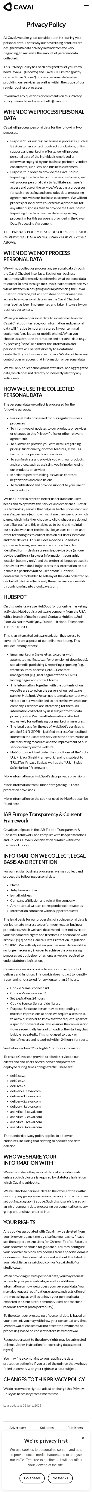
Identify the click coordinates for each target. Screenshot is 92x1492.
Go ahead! (32, 1478)
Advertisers (18, 1427)
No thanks (60, 1478)
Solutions (47, 1427)
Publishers (75, 1427)
